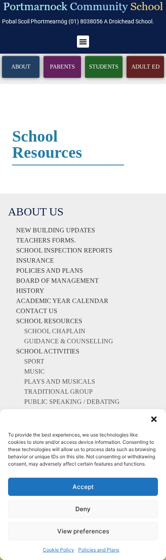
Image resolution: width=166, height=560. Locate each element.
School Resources (49, 321)
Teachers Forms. (46, 240)
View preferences (83, 531)
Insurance (35, 260)
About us (36, 211)
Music (34, 371)
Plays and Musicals (59, 381)
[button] (154, 419)
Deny (83, 509)
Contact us (36, 310)
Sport (34, 361)
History (30, 290)
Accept (83, 487)
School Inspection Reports (64, 250)
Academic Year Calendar (62, 300)
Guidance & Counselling (68, 341)
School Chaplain (54, 331)
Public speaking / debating (72, 401)
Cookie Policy (58, 550)
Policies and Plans (98, 550)
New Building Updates (55, 230)
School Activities (47, 351)
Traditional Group (58, 391)
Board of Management (57, 280)
